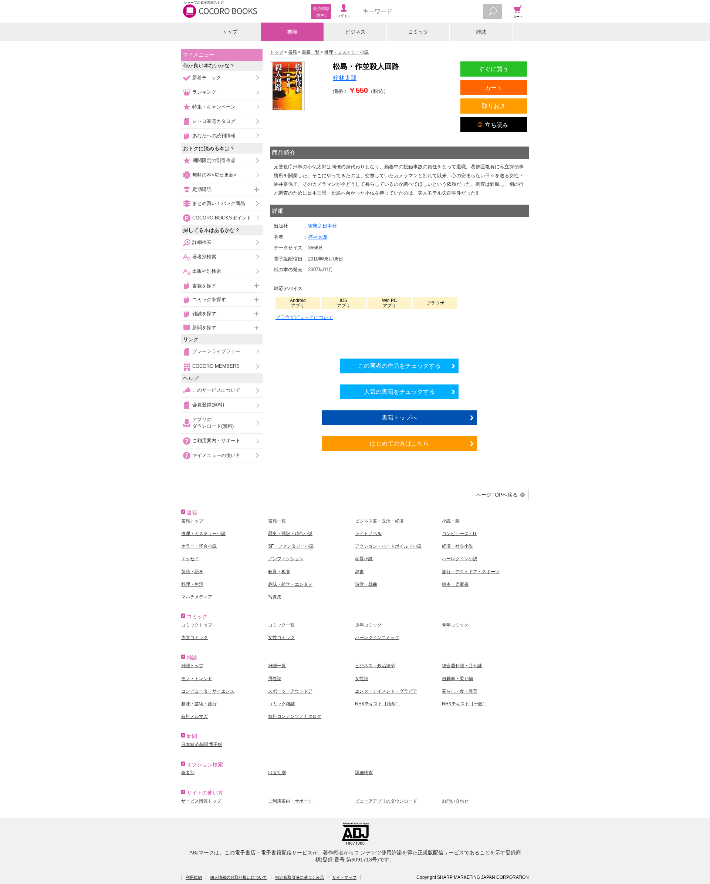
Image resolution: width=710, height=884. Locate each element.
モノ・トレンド (196, 678)
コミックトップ (196, 625)
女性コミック (281, 637)
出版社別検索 (206, 271)
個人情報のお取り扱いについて (238, 877)
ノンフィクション (286, 558)
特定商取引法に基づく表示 (299, 877)
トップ (229, 32)
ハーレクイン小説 (459, 558)
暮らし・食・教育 (459, 691)
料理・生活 (192, 584)
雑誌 (481, 32)
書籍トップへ (399, 417)
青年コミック (455, 625)
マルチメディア (196, 596)
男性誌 (274, 678)
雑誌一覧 (277, 665)
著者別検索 (204, 256)
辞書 (359, 571)
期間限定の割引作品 (214, 160)
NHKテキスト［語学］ (377, 703)
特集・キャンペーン (214, 107)
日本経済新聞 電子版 (201, 744)
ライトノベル (368, 533)
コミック (418, 32)
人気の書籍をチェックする (399, 391)
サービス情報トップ (201, 801)
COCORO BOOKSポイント (221, 218)
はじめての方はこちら (399, 443)
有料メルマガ (194, 716)
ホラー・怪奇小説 (199, 546)
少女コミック (194, 637)
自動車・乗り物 (457, 678)
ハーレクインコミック (377, 637)
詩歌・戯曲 (366, 584)
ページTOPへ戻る (497, 495)
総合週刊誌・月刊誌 (462, 665)
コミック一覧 (281, 625)
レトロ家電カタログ (214, 121)
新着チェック (206, 77)
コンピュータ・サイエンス (207, 691)
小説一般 (451, 521)
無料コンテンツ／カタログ (294, 716)
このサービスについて (216, 390)
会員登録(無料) (208, 404)
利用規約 (194, 877)
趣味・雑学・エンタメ (290, 584)
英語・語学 (192, 571)
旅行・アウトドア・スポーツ (471, 571)
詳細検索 (202, 242)
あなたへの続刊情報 (214, 135)
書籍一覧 (277, 521)
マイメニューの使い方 (216, 455)
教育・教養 (279, 571)
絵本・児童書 (455, 584)
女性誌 (361, 678)
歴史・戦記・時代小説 (290, 533)
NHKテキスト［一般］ (464, 703)
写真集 (274, 596)
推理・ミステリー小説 (203, 533)
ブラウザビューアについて (304, 317)
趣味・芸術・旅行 (199, 703)
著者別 (188, 772)
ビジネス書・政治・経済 (379, 521)
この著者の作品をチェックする (399, 365)
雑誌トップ (192, 665)
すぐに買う (493, 68)
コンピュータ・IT (459, 533)
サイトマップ (344, 877)
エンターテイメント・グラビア (386, 691)
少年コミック (368, 625)
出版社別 (277, 772)
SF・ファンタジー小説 (291, 546)
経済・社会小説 (457, 546)
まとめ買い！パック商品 (218, 203)
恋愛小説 (364, 558)
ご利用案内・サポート (216, 440)
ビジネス (355, 32)
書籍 (292, 32)
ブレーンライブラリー (216, 351)
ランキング (204, 92)
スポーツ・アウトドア (290, 691)
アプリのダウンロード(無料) (213, 423)
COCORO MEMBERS (216, 366)
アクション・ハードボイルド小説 (388, 546)
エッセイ (190, 558)
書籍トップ (192, 521)
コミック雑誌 (281, 703)
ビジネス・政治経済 (375, 665)
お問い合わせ (455, 801)
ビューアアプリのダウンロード (386, 801)
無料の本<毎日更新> (214, 175)
